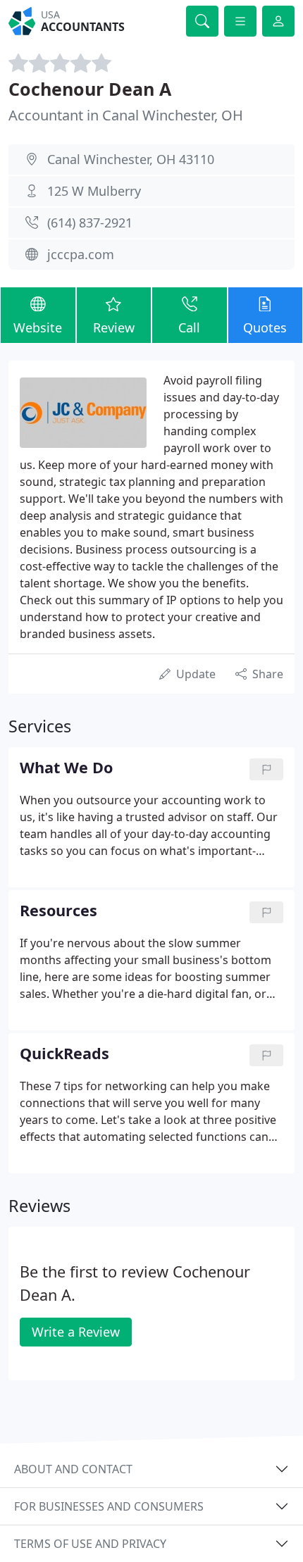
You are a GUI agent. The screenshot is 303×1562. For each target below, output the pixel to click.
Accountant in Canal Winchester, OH (125, 115)
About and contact (73, 1469)
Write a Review (76, 1331)
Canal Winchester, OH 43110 (130, 159)
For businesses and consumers (109, 1506)
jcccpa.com (80, 254)
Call (189, 327)
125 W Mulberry (94, 190)
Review (114, 327)
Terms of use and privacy (90, 1543)
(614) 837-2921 (89, 222)
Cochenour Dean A (89, 89)
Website (37, 327)
